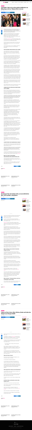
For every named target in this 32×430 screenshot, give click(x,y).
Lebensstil (13, 2)
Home (1, 4)
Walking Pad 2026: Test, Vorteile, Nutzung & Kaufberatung (15, 176)
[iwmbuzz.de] (5, 2)
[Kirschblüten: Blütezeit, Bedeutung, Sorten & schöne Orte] (24, 14)
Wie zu (27, 2)
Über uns (5, 0)
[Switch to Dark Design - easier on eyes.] (29, 2)
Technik (19, 2)
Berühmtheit (21, 2)
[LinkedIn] (1, 33)
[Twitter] (1, 32)
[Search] (30, 2)
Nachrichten (16, 2)
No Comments (16, 10)
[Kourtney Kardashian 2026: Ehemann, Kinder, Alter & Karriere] (5, 181)
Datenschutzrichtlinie (8, 0)
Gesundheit (25, 2)
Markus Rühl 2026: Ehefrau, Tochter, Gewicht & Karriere (5, 176)
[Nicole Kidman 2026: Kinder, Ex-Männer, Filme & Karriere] (16, 181)
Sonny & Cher (5, 222)
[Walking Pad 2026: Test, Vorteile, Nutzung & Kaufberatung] (16, 172)
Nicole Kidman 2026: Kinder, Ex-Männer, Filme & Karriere (16, 185)
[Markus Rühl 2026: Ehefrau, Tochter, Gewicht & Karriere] (5, 172)
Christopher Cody (9, 38)
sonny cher (18, 153)
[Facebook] (1, 30)
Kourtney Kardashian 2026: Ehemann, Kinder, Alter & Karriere (5, 185)
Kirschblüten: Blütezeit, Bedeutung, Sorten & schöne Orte (28, 14)
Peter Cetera (13, 336)
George (3, 10)
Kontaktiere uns (2, 0)
